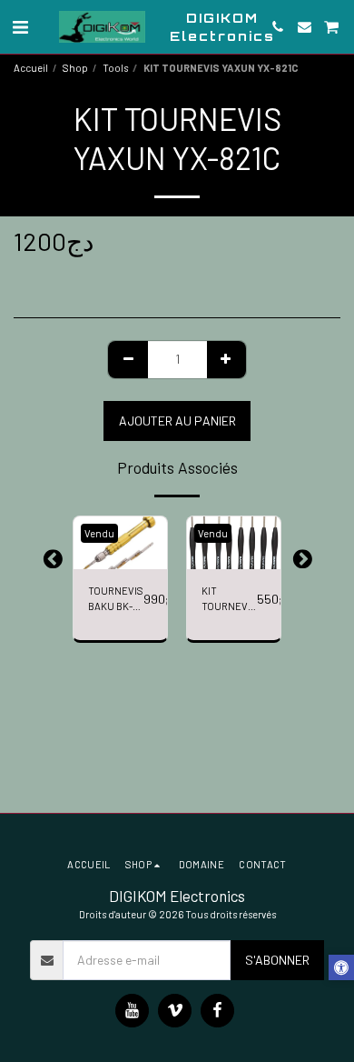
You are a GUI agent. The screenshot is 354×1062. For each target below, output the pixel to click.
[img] (120, 542)
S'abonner (277, 959)
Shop (75, 68)
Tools (115, 68)
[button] (20, 26)
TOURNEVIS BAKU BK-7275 (115, 600)
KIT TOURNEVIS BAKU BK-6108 (229, 600)
